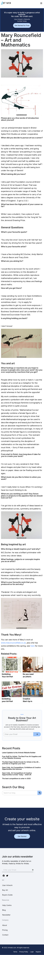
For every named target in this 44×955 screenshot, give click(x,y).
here (32, 646)
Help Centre (6, 905)
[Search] (39, 793)
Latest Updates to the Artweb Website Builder (19, 753)
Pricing (5, 930)
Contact (5, 935)
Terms (15, 952)
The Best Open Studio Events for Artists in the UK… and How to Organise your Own (21, 763)
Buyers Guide (7, 895)
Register (38, 952)
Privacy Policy (23, 952)
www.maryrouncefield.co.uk (13, 643)
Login (32, 952)
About (4, 925)
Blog (4, 910)
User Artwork (7, 885)
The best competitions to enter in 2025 (16, 778)
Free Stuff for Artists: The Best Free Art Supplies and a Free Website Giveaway (21, 757)
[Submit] (37, 734)
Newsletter (6, 915)
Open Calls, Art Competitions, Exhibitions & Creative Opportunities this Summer (21, 768)
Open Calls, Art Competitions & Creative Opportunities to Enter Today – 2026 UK (17, 774)
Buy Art (5, 890)
